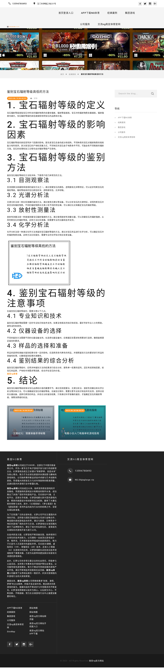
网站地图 (33, 608)
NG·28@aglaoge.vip (84, 480)
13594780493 (19, 3)
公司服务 (85, 24)
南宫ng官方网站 (96, 661)
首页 (62, 74)
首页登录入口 (66, 13)
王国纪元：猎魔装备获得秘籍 (29, 433)
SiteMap (11, 631)
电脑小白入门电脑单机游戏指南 (81, 433)
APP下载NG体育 (90, 13)
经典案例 (112, 13)
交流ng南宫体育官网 (109, 24)
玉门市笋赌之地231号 (46, 4)
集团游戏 (130, 13)
